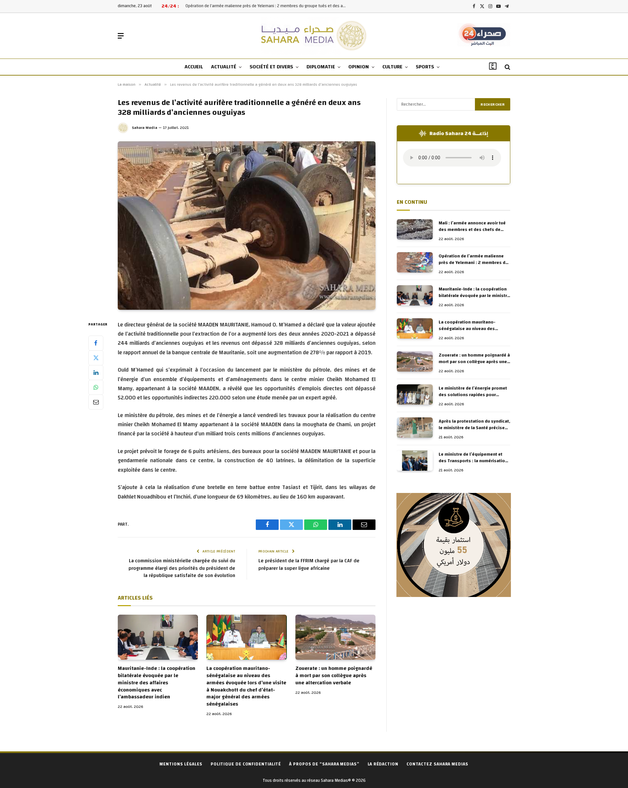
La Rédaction (383, 764)
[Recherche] (506, 67)
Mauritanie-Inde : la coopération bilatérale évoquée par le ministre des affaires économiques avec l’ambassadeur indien (156, 683)
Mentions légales (181, 764)
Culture (392, 67)
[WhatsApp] (95, 386)
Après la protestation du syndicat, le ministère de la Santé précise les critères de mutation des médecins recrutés (474, 424)
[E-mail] (95, 401)
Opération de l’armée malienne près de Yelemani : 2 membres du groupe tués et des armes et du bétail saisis (267, 6)
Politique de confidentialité (246, 764)
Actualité (223, 67)
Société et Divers (271, 67)
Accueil (193, 67)
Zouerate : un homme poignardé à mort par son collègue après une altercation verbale (333, 675)
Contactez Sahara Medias (437, 764)
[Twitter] (95, 357)
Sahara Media (144, 127)
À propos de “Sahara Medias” (324, 764)
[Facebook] (95, 342)
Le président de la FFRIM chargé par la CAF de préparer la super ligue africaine (308, 564)
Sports (425, 67)
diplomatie (320, 67)
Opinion (358, 67)
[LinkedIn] (95, 372)
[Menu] (121, 35)
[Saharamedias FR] (314, 36)
